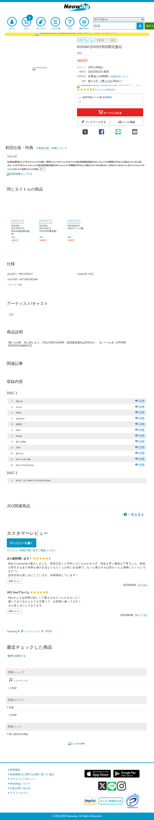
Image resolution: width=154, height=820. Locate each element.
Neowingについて (20, 783)
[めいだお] (141, 615)
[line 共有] (118, 130)
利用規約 (15, 769)
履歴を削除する (16, 655)
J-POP (48, 631)
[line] (111, 786)
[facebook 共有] (101, 130)
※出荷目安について (119, 76)
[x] (102, 786)
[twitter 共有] (85, 130)
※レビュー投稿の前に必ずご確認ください (31, 550)
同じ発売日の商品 (18, 734)
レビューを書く (23, 543)
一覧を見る (136, 514)
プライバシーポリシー (23, 778)
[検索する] (140, 25)
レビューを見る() (105, 89)
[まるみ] (142, 585)
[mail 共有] (135, 130)
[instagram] (121, 786)
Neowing (12, 631)
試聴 (142, 401)
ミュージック (32, 631)
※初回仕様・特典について (51, 148)
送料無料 (107, 97)
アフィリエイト (19, 792)
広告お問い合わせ (20, 788)
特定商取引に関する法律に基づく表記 (32, 774)
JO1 (79, 53)
